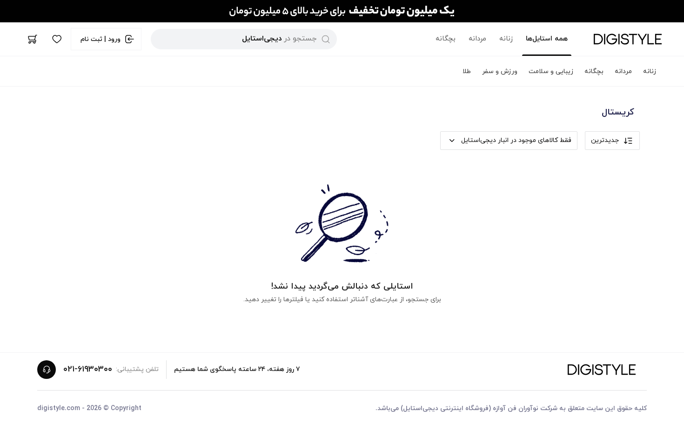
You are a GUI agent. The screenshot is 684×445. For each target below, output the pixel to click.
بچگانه (446, 39)
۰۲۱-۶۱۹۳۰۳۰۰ (87, 369)
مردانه (477, 39)
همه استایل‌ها (547, 39)
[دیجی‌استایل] (628, 39)
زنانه (506, 39)
